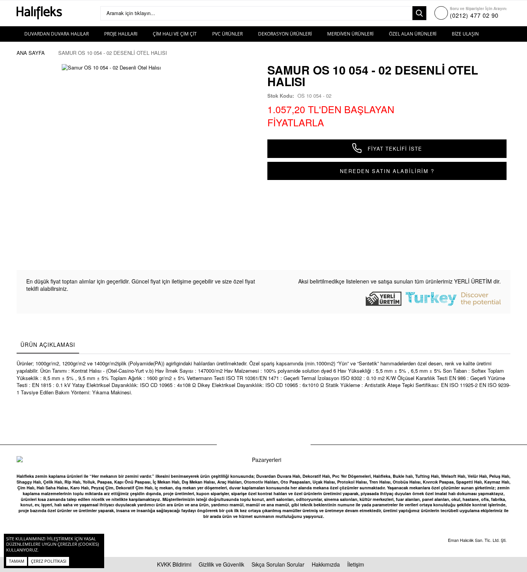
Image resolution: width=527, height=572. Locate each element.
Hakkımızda (326, 564)
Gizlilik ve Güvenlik (221, 564)
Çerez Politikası (48, 561)
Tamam (16, 561)
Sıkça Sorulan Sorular (278, 564)
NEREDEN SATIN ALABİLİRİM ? (387, 171)
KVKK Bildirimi (174, 564)
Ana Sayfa (31, 52)
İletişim (355, 564)
